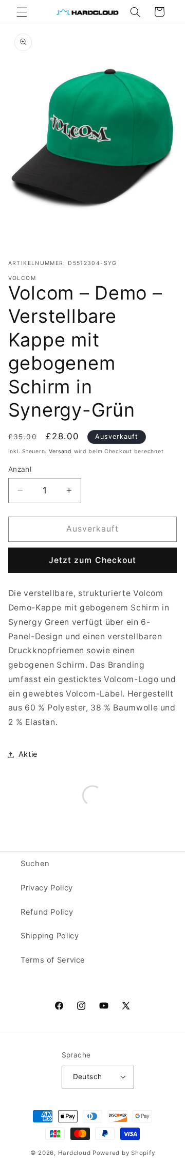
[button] (21, 12)
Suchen (35, 863)
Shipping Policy (50, 935)
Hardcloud (74, 1152)
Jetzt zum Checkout (92, 560)
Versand (60, 451)
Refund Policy (47, 912)
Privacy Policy (47, 887)
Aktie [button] (28, 754)
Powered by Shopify (123, 1152)
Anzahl (20, 469)
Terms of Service (53, 960)
